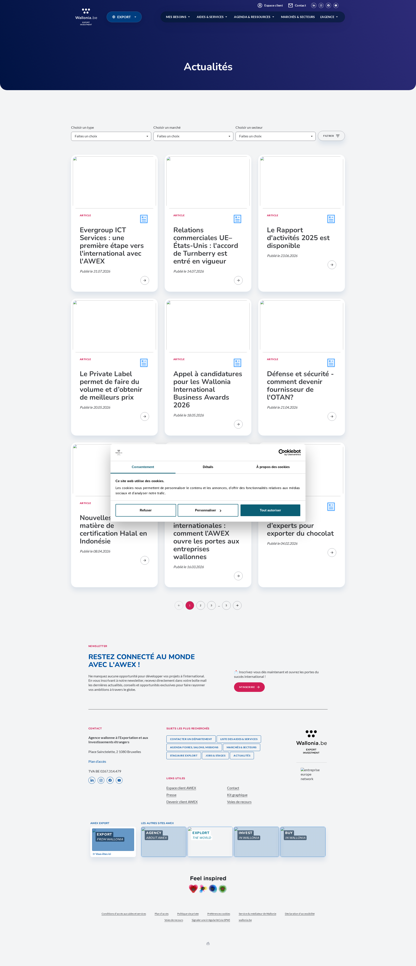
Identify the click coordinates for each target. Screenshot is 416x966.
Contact (300, 5)
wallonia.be (245, 920)
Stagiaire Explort (183, 755)
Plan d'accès (162, 913)
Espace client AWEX (181, 788)
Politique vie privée (188, 913)
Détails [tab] (208, 467)
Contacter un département (191, 739)
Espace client (273, 5)
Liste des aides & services (238, 739)
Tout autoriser (270, 510)
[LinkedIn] (313, 5)
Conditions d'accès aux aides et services (124, 913)
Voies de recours (239, 802)
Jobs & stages (215, 755)
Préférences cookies (218, 913)
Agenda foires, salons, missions (194, 747)
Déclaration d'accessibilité (300, 913)
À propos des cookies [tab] (273, 467)
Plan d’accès (97, 761)
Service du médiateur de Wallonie (257, 913)
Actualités (242, 755)
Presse (171, 795)
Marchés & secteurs (242, 747)
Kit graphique (237, 795)
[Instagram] (321, 5)
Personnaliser (205, 510)
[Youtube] (335, 5)
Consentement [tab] (143, 467)
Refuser (146, 510)
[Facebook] (328, 5)
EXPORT (124, 17)
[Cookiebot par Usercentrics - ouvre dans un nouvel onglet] (282, 452)
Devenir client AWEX (182, 802)
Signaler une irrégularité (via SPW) (211, 920)
